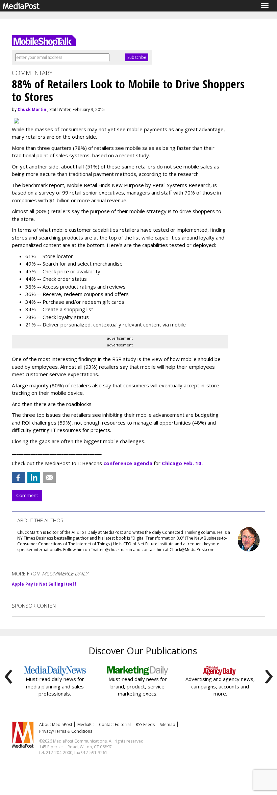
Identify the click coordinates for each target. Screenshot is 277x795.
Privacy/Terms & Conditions (65, 731)
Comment (27, 495)
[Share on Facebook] (18, 477)
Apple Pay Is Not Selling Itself (44, 584)
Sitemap (167, 724)
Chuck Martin (32, 109)
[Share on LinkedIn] (33, 477)
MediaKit (85, 724)
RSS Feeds (145, 724)
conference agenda (127, 463)
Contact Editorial (115, 724)
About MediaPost (55, 724)
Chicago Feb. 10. (181, 463)
